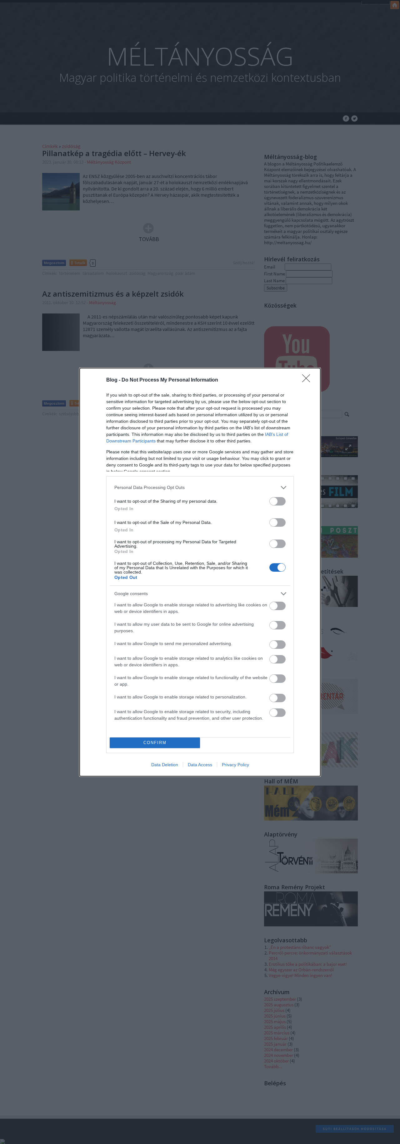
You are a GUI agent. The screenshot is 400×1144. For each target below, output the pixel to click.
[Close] (308, 380)
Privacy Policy (235, 764)
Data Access (200, 764)
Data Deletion (164, 764)
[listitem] (200, 487)
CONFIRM (155, 742)
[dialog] (200, 572)
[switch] (277, 501)
